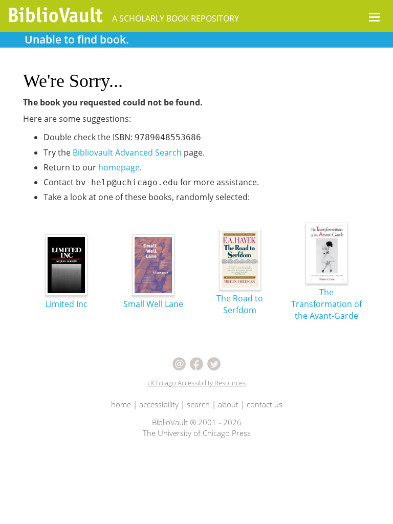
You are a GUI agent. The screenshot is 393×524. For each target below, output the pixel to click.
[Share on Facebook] (196, 362)
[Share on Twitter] (214, 362)
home (121, 404)
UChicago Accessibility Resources (196, 382)
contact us (264, 404)
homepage (119, 167)
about (228, 404)
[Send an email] (179, 362)
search (198, 404)
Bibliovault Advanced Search (127, 152)
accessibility (159, 404)
